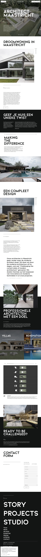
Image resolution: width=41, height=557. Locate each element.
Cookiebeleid (14, 551)
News (5, 529)
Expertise (7, 533)
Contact (6, 539)
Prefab (5, 535)
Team (5, 528)
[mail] (4, 544)
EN (29, 1)
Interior (6, 537)
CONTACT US (17, 128)
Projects (20, 513)
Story (14, 504)
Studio (15, 522)
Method (6, 531)
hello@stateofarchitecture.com (13, 444)
